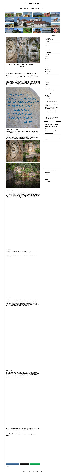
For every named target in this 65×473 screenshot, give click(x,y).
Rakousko (46, 88)
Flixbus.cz (46, 179)
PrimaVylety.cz (32, 3)
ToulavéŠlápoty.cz (47, 181)
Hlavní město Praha (48, 39)
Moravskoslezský (48, 52)
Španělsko (46, 95)
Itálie (46, 81)
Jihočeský (46, 41)
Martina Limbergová (28, 68)
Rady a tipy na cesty (48, 69)
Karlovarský (47, 45)
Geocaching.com (47, 174)
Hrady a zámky (49, 124)
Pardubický (47, 56)
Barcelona (47, 98)
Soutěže (37, 8)
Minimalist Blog (35, 471)
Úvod (21, 8)
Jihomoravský (47, 43)
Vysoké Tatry (48, 93)
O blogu (42, 8)
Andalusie (47, 96)
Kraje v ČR (26, 8)
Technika (51, 133)
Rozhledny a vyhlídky (51, 131)
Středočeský (47, 60)
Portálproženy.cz (47, 172)
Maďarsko (46, 84)
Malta (46, 86)
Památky (8, 466)
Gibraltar (46, 79)
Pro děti (56, 126)
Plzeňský (46, 58)
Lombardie (47, 82)
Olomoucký (47, 54)
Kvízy (45, 67)
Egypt (46, 76)
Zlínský (46, 65)
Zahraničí (32, 8)
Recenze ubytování (48, 71)
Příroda (47, 129)
